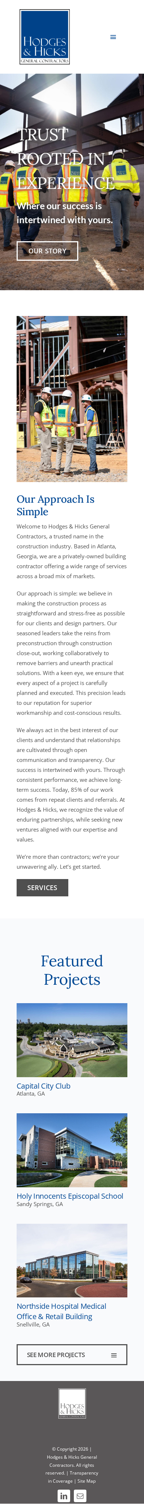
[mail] (80, 1496)
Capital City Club (44, 1085)
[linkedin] (64, 1496)
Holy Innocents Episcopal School (70, 1196)
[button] (72, 1354)
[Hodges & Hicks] (45, 11)
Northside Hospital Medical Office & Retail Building (61, 1311)
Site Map (87, 1481)
